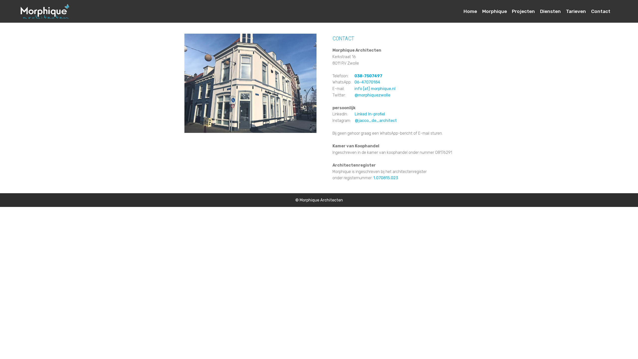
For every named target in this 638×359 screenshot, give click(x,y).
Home (470, 11)
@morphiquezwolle (372, 95)
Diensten (550, 11)
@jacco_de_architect (376, 120)
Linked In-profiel (366, 114)
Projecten (523, 11)
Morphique (494, 11)
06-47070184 (367, 82)
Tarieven (576, 11)
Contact (600, 11)
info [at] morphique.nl (374, 88)
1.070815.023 (386, 178)
